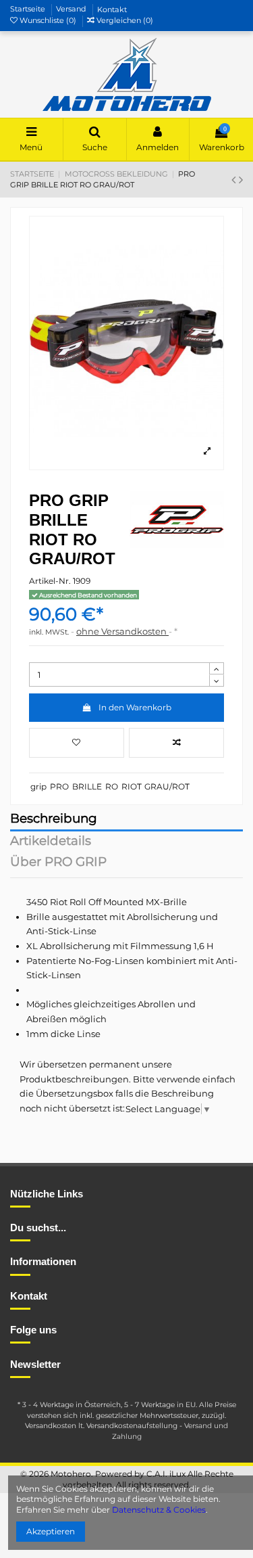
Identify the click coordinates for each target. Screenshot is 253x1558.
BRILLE (87, 786)
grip (38, 786)
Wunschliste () (48, 20)
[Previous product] (235, 180)
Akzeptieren (50, 1531)
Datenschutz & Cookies (159, 1510)
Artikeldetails (50, 841)
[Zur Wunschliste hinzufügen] (76, 743)
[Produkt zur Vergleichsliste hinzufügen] (176, 743)
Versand (72, 9)
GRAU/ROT (167, 786)
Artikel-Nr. (50, 581)
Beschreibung (53, 819)
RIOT (131, 786)
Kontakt (112, 9)
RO (111, 786)
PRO (59, 786)
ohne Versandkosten (122, 631)
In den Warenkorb (135, 707)
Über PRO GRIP (58, 862)
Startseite (28, 9)
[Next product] (241, 180)
